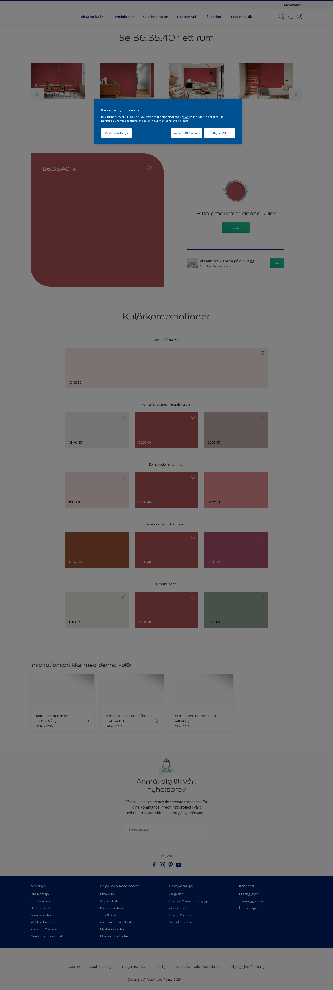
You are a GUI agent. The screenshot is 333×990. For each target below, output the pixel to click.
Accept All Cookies (186, 133)
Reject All (219, 133)
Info (186, 120)
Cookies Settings (116, 133)
